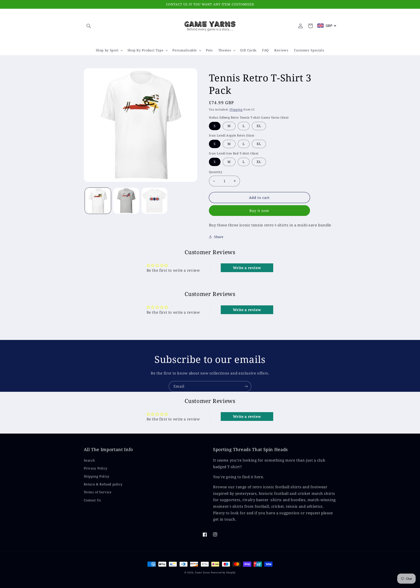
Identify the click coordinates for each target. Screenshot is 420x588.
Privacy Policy (95, 468)
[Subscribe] (246, 386)
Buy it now (259, 210)
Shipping (236, 109)
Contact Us (92, 500)
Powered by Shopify (223, 572)
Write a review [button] (247, 267)
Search (89, 460)
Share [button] (219, 236)
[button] (89, 26)
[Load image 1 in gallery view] (98, 201)
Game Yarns (202, 572)
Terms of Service (98, 492)
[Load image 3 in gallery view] (155, 201)
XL (259, 126)
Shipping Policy (96, 476)
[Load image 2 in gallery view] (126, 201)
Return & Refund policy (103, 484)
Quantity (215, 172)
